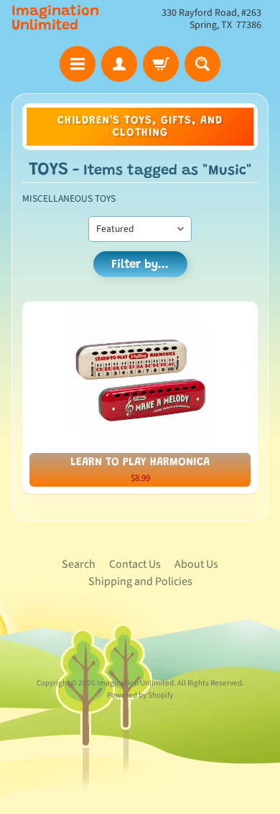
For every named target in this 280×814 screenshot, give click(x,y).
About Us (196, 564)
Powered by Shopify (140, 695)
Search (78, 564)
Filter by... (140, 265)
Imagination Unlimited (55, 18)
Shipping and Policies (140, 581)
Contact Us (135, 564)
